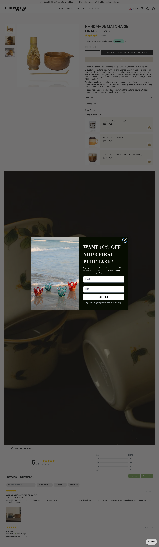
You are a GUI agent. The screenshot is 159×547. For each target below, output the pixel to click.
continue (103, 297)
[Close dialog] (125, 240)
